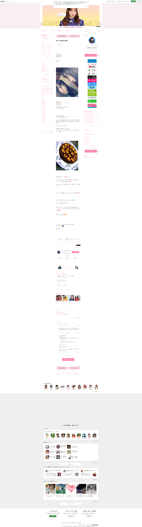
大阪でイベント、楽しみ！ (46, 53)
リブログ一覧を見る (76, 317)
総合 (46, 431)
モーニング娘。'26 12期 (92, 45)
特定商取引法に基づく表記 (90, 526)
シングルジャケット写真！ (46, 48)
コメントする (69, 359)
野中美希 (62, 273)
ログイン (138, 1)
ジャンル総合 (56, 431)
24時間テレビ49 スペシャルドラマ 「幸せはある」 (47, 38)
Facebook (69, 258)
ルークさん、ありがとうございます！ (47, 51)
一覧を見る (92, 125)
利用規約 (75, 526)
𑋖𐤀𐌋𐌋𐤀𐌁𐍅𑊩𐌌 (58, 314)
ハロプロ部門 (92, 50)
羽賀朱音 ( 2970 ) (45, 71)
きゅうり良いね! (86, 136)
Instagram (77, 258)
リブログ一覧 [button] (78, 242)
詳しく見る (71, 516)
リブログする (77, 239)
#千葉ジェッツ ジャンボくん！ (47, 43)
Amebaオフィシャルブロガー (92, 47)
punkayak (60, 332)
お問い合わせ (70, 526)
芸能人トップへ (71, 464)
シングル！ (43, 41)
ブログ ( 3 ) (44, 64)
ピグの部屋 (95, 51)
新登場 (49, 431)
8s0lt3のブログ (86, 141)
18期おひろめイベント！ (46, 45)
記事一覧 (54, 30)
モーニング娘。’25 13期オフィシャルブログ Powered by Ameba (91, 114)
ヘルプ (97, 526)
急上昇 (52, 431)
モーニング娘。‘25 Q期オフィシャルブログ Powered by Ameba (91, 116)
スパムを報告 (64, 526)
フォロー (75, 252)
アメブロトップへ (71, 503)
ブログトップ (45, 30)
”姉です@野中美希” (60, 312)
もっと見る (68, 289)
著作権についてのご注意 (89, 157)
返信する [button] (78, 325)
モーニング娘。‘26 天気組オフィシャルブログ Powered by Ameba (92, 119)
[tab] (46, 431)
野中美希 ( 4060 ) (45, 67)
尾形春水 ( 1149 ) (45, 66)
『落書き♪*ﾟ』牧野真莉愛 (62, 36)
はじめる (52, 516)
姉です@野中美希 (62, 41)
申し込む (89, 516)
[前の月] (44, 80)
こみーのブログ (86, 139)
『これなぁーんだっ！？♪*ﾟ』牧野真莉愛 (75, 36)
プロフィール (89, 51)
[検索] (99, 30)
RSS (86, 155)
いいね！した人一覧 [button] (66, 242)
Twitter (61, 258)
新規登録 (133, 1)
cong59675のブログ (87, 143)
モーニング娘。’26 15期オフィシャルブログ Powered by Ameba (91, 122)
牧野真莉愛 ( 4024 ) (45, 69)
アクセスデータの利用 (81, 526)
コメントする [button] (69, 239)
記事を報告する (78, 247)
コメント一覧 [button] (73, 242)
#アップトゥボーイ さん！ (46, 55)
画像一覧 (61, 30)
